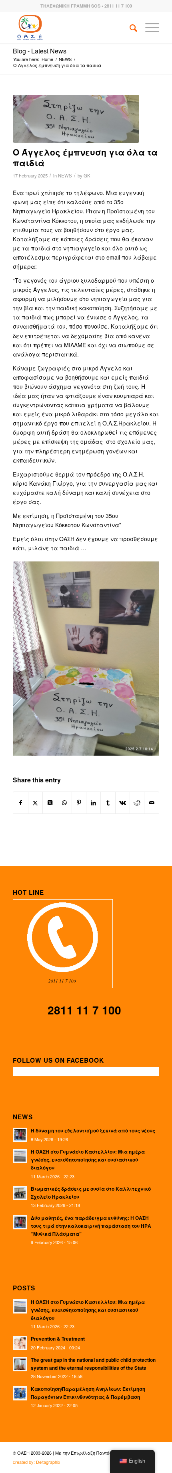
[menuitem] (129, 27)
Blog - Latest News (39, 50)
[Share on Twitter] (35, 802)
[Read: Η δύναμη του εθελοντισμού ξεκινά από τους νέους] (20, 1135)
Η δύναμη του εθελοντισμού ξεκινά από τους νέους (93, 1130)
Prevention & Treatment (58, 1338)
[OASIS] (71, 27)
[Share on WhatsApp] (64, 802)
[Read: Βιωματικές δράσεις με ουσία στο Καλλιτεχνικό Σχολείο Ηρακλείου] (20, 1193)
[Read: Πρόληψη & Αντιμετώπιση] (20, 1343)
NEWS (65, 175)
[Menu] (148, 27)
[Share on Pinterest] (79, 802)
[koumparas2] (76, 119)
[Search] (129, 27)
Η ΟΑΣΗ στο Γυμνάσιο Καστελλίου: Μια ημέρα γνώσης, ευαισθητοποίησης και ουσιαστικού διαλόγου (88, 1159)
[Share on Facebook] (20, 802)
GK (87, 175)
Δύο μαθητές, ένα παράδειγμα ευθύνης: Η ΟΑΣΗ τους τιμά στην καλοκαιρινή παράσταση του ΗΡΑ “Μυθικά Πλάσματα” (91, 1226)
